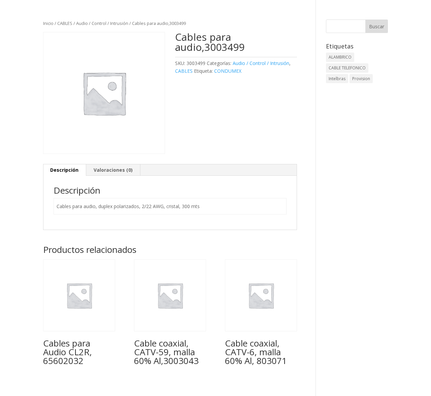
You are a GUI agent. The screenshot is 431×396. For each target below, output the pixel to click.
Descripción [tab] (64, 170)
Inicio (48, 23)
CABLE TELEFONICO (347, 68)
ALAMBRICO (340, 57)
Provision (361, 78)
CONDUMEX (227, 71)
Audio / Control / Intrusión (102, 23)
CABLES (64, 23)
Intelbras (337, 78)
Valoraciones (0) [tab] (113, 170)
